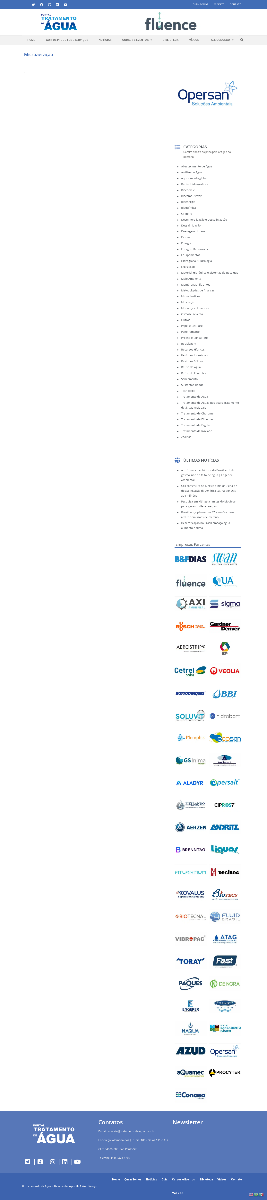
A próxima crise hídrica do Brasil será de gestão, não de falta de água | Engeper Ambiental (207, 475)
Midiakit (219, 4)
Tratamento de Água (38, 1186)
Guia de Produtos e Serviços (67, 39)
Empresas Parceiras (193, 544)
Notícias (105, 39)
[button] (99, 22)
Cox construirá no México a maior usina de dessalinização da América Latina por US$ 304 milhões (209, 490)
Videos (222, 1179)
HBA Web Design (86, 1186)
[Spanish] (261, 1194)
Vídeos (194, 39)
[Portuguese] (256, 1194)
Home (31, 39)
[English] (251, 1194)
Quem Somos (200, 4)
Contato (235, 4)
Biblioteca (170, 39)
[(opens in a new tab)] (170, 21)
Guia (165, 1179)
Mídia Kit (177, 1193)
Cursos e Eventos (135, 39)
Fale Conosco (220, 39)
